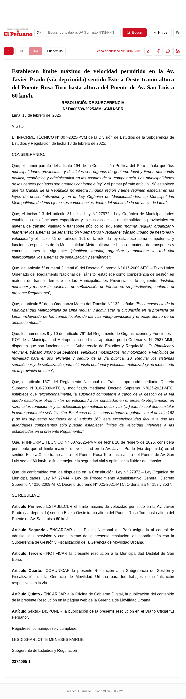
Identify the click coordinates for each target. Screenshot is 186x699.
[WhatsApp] (168, 51)
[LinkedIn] (177, 51)
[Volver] (9, 51)
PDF (21, 51)
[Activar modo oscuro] (177, 32)
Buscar (137, 32)
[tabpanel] (93, 368)
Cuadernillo (54, 51)
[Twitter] (148, 51)
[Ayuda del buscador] (38, 32)
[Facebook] (158, 51)
